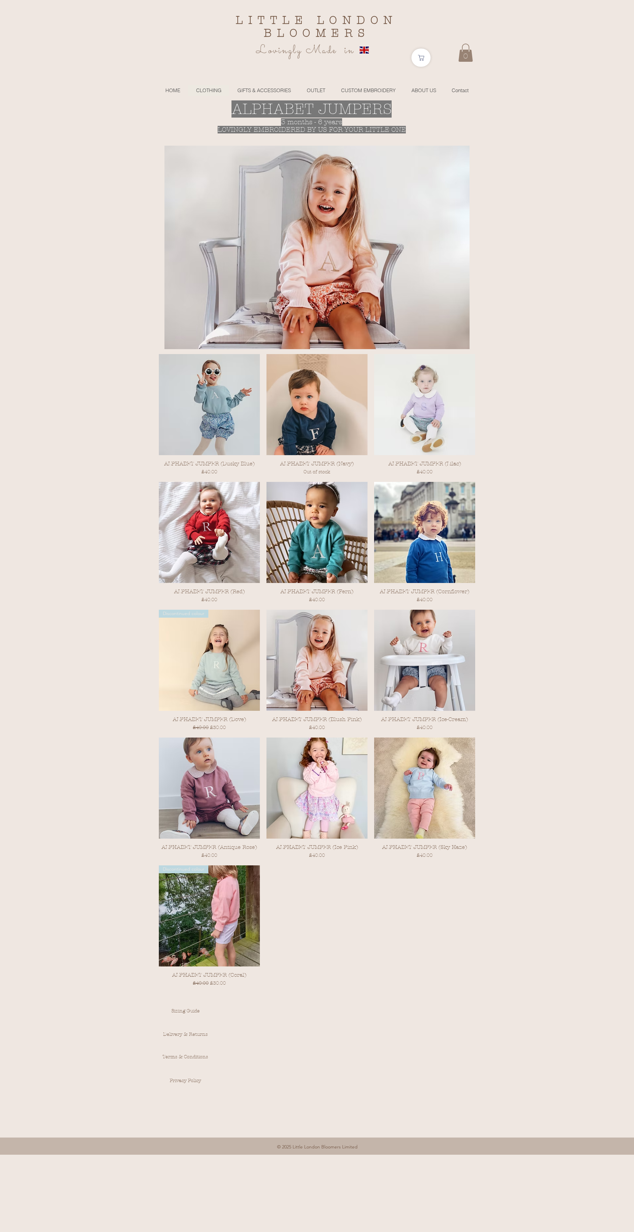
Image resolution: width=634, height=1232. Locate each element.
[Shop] (421, 58)
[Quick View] (209, 404)
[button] (465, 53)
